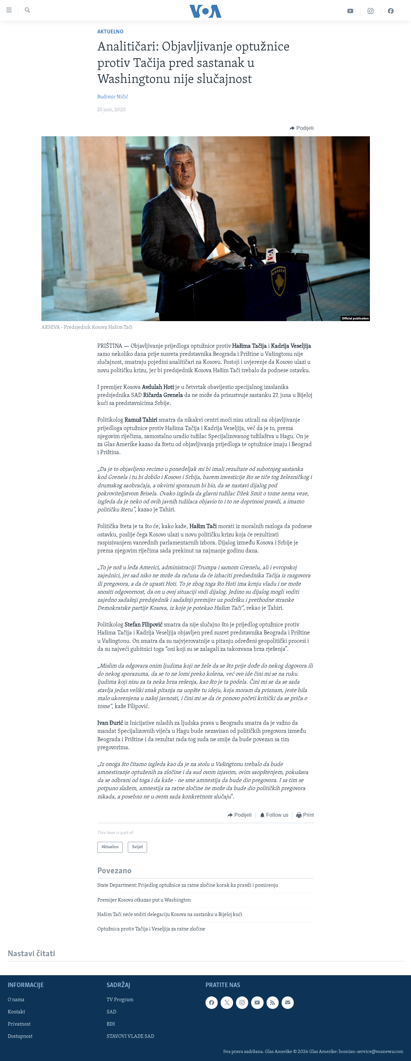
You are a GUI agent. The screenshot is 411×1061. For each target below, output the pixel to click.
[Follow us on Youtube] (257, 1002)
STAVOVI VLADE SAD (130, 1036)
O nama (16, 1000)
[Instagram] (371, 11)
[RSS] (273, 1002)
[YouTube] (350, 11)
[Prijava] (288, 1002)
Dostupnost (20, 1036)
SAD (111, 1012)
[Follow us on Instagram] (242, 1002)
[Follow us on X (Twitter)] (227, 1002)
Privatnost (19, 1024)
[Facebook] (391, 11)
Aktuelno (110, 32)
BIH (111, 1024)
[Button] (302, 128)
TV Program (120, 1000)
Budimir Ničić (112, 97)
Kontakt (16, 1012)
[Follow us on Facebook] (212, 1002)
